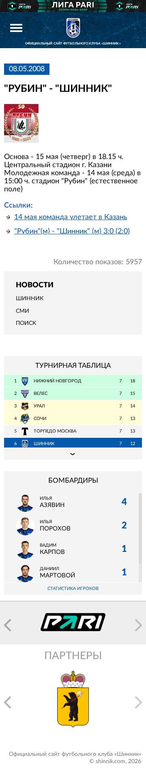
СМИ (22, 311)
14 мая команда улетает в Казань (70, 217)
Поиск (26, 323)
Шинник (29, 298)
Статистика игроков (73, 588)
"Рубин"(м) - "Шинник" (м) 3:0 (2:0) (72, 231)
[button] (7, 625)
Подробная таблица (73, 454)
